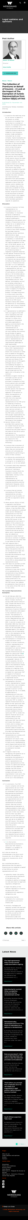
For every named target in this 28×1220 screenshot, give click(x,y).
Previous (6, 940)
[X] (11, 933)
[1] (6, 842)
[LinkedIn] (16, 933)
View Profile (7, 67)
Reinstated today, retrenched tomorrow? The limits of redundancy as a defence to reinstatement (14, 1024)
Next (23, 940)
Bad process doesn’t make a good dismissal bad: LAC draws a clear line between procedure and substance (13, 1057)
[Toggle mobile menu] (25, 2)
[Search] (20, 2)
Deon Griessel (8, 60)
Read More (8, 981)
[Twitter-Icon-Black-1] (3, 1186)
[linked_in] (3, 1181)
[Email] (21, 933)
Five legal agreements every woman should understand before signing (13, 962)
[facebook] (3, 1183)
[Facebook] (6, 933)
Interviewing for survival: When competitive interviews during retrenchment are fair (13, 992)
